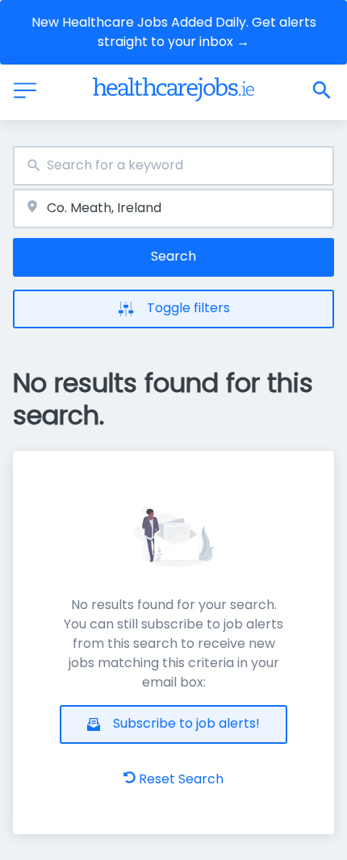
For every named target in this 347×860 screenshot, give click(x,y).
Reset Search (181, 779)
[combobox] (173, 166)
